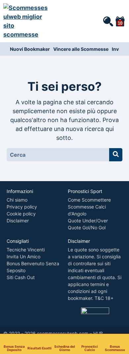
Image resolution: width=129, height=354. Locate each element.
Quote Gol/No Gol (87, 227)
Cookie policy (21, 213)
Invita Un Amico (23, 256)
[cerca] (108, 21)
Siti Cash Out (21, 277)
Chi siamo (17, 200)
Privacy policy (22, 206)
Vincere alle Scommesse (80, 49)
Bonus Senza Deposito (14, 347)
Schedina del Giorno (64, 347)
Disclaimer (18, 220)
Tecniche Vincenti (26, 249)
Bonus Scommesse (115, 347)
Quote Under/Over (88, 220)
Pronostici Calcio (89, 347)
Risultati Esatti (39, 348)
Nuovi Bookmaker (30, 49)
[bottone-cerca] (115, 154)
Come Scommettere (89, 200)
